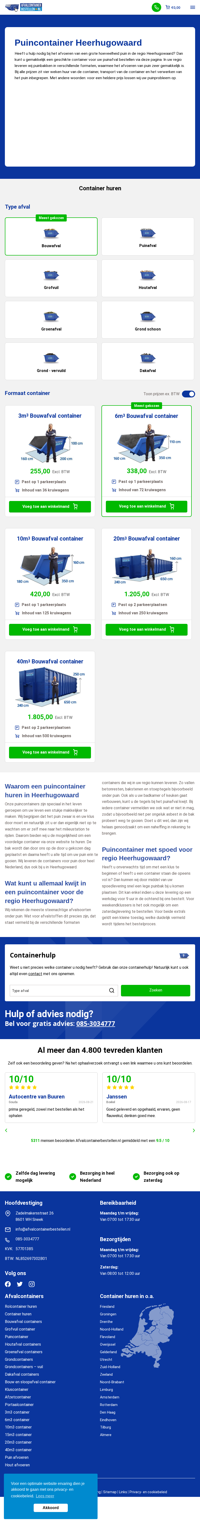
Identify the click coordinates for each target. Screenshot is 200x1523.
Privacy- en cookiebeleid (148, 1492)
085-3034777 (95, 1023)
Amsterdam (109, 1397)
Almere (105, 1435)
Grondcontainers (19, 1359)
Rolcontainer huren (21, 1306)
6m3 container (17, 1419)
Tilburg (105, 1427)
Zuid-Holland (110, 1367)
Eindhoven (108, 1420)
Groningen (108, 1314)
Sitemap (110, 1492)
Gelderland (108, 1352)
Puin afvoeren (17, 1457)
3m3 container (17, 1412)
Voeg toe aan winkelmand (45, 506)
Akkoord (51, 1508)
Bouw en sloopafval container (30, 1382)
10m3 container (18, 1427)
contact (35, 973)
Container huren (18, 1314)
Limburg (106, 1389)
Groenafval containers (23, 1352)
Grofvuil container (20, 1329)
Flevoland (107, 1337)
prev (6, 1130)
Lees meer (45, 1496)
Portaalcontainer (19, 1404)
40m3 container (18, 1450)
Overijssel (107, 1344)
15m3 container (18, 1434)
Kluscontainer (16, 1389)
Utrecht (106, 1359)
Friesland (107, 1306)
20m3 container (18, 1442)
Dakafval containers (22, 1374)
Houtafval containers (23, 1344)
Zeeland (106, 1374)
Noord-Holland (111, 1329)
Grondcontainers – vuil (24, 1366)
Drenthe (106, 1322)
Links (123, 1492)
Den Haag (107, 1412)
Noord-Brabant (112, 1382)
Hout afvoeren (17, 1465)
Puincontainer (16, 1336)
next (194, 1130)
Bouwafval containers (23, 1321)
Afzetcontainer (18, 1397)
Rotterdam (109, 1405)
